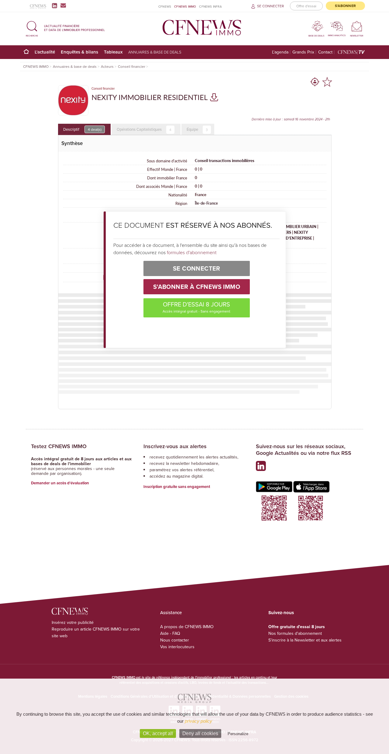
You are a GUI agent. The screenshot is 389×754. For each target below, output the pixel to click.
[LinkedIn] (56, 5)
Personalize (238, 734)
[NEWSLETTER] (356, 26)
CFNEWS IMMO (185, 6)
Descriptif (82, 129)
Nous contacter (174, 640)
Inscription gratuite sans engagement (176, 486)
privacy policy (198, 721)
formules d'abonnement (191, 252)
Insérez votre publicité (73, 622)
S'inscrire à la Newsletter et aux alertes (305, 640)
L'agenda (280, 52)
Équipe (197, 129)
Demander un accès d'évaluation (60, 483)
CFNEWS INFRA (210, 6)
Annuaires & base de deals (154, 52)
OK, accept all (158, 733)
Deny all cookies (200, 733)
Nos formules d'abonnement (295, 633)
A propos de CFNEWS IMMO (187, 627)
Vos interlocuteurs (177, 647)
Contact (325, 52)
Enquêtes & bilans (79, 52)
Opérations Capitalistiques (144, 129)
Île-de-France (206, 203)
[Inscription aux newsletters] (63, 5)
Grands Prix (303, 52)
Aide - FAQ (170, 633)
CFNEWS (164, 6)
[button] (32, 28)
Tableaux (113, 52)
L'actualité (45, 52)
